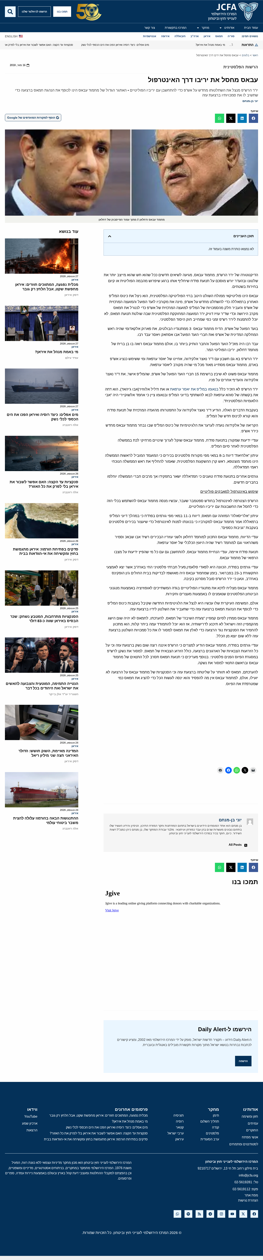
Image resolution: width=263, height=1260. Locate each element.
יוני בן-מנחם (250, 101)
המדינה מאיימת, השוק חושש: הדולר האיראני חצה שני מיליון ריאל (48, 753)
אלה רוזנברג (70, 425)
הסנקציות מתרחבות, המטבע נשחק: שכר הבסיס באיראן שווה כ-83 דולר (44, 619)
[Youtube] (232, 1214)
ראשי (255, 55)
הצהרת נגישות (248, 1200)
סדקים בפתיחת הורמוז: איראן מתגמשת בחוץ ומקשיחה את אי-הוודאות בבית (45, 551)
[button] (253, 118)
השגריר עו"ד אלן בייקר (63, 694)
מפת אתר (251, 1195)
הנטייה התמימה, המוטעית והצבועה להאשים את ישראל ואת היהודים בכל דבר (42, 686)
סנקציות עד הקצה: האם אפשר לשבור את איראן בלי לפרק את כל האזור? (44, 484)
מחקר (205, 27)
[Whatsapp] (177, 1214)
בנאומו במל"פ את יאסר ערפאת (194, 389)
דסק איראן (71, 294)
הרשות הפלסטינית (240, 67)
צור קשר (149, 27)
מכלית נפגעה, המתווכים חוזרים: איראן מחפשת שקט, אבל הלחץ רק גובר (46, 287)
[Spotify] (188, 1214)
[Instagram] (221, 1214)
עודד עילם (71, 357)
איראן (75, 279)
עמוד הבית (251, 27)
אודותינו (229, 27)
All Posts (235, 844)
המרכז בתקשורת (176, 27)
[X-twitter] (243, 1214)
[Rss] (199, 1214)
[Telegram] (210, 1214)
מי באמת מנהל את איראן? (56, 352)
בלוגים (245, 55)
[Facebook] (254, 1214)
